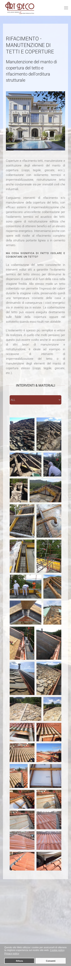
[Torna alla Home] (20, 8)
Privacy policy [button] (11, 953)
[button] (66, 8)
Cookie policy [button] (57, 950)
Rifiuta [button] (19, 961)
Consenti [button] (50, 961)
